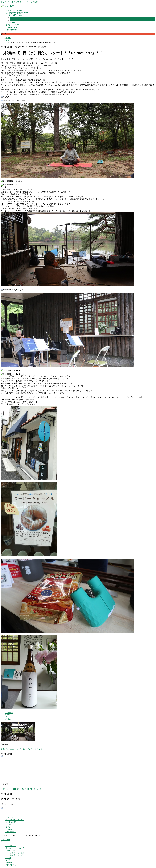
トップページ (10, 817)
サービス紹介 (10, 822)
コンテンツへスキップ (10, 2)
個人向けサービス (17, 20)
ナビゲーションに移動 (29, 2)
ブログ (8, 824)
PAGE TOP (5, 840)
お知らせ (9, 829)
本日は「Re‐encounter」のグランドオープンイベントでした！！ (22, 749)
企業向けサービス (17, 18)
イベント (9, 827)
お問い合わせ (10, 832)
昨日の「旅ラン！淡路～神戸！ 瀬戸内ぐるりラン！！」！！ (21, 789)
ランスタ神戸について (14, 820)
